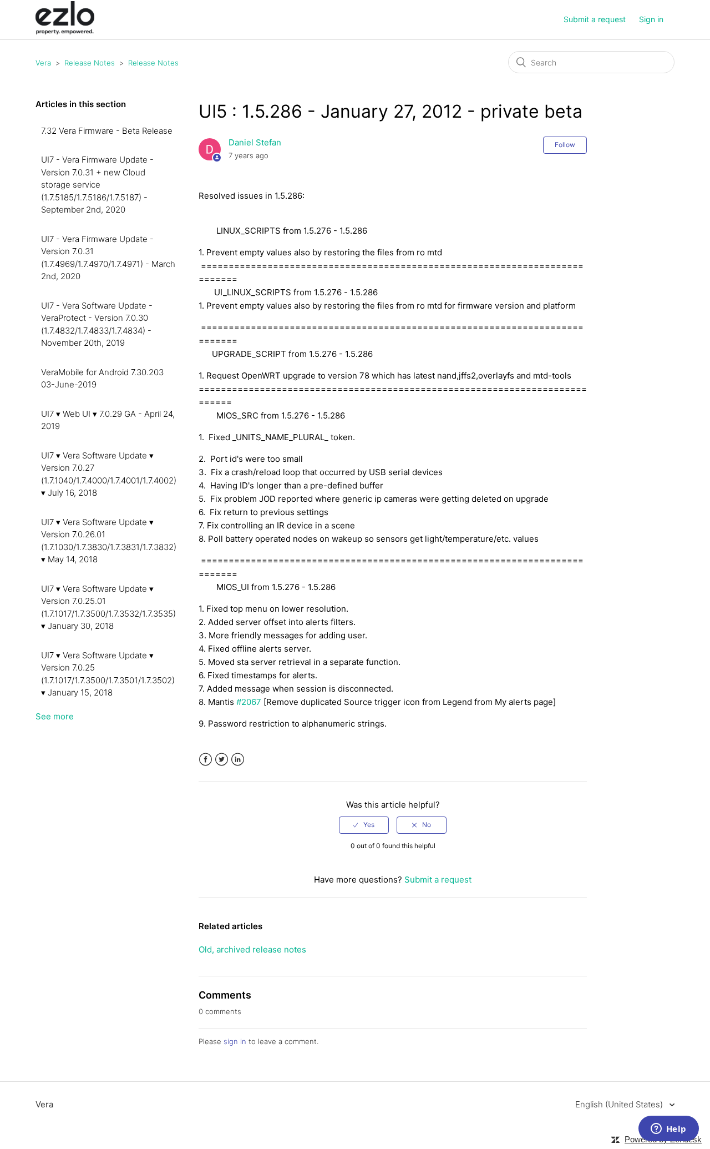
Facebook (205, 760)
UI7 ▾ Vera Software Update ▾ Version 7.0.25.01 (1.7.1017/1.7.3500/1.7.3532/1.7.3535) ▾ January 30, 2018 (108, 607)
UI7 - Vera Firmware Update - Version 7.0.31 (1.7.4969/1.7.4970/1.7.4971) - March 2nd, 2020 (108, 258)
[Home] (65, 31)
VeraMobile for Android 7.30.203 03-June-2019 (102, 378)
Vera (43, 62)
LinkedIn (238, 760)
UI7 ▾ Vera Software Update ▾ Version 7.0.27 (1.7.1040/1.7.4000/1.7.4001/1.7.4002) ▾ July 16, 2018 (108, 474)
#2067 (248, 702)
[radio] (364, 825)
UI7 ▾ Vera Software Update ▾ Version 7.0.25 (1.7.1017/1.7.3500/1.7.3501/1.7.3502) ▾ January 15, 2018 (108, 674)
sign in (235, 1041)
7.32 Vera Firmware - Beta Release (107, 130)
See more (55, 716)
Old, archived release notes (252, 949)
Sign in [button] (651, 19)
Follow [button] (565, 144)
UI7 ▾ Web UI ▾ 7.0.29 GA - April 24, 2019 (108, 420)
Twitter (222, 760)
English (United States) (620, 1104)
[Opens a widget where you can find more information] (668, 1129)
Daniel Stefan (255, 142)
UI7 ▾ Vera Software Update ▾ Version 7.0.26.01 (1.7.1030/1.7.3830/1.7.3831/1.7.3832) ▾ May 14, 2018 (108, 541)
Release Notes (89, 62)
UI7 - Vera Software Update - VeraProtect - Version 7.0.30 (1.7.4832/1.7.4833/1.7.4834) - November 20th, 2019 (97, 324)
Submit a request (595, 19)
